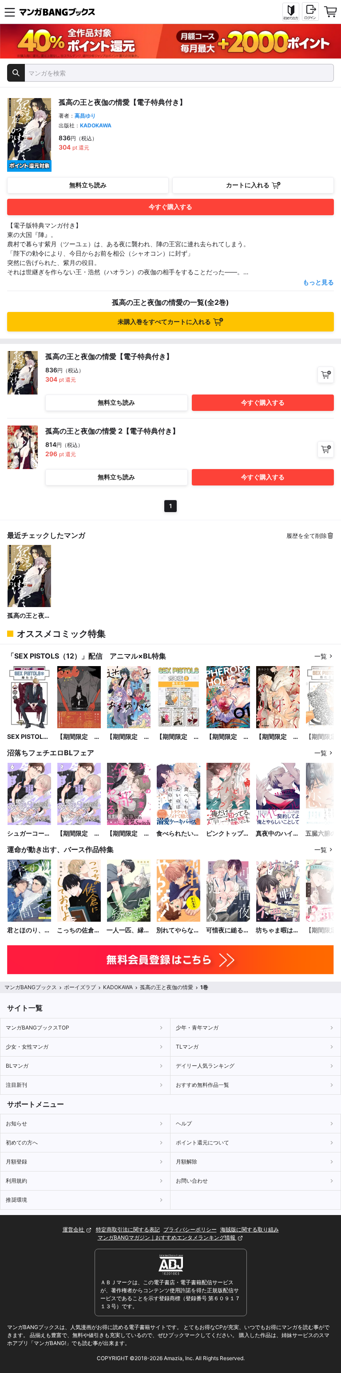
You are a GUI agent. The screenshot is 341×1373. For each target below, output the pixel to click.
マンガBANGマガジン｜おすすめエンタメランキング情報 (167, 1237)
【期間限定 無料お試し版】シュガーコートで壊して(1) (78, 833)
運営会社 (74, 1229)
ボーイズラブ (80, 987)
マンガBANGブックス (30, 987)
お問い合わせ (192, 1180)
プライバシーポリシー (190, 1229)
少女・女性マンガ (27, 1046)
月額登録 (16, 1161)
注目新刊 (16, 1084)
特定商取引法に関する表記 (128, 1229)
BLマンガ (17, 1065)
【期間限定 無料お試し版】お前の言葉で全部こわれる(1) (128, 833)
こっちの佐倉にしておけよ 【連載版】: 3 (78, 930)
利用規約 (16, 1180)
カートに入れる (248, 185)
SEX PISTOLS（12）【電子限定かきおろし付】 (29, 737)
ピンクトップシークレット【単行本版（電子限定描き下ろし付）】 (228, 833)
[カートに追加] (325, 375)
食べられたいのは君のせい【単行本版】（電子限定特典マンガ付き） (178, 833)
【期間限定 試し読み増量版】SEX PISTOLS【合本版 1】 (178, 737)
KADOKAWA (95, 125)
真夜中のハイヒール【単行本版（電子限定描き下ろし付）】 (277, 833)
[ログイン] (310, 11)
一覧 (320, 656)
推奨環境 (16, 1199)
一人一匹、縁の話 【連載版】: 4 (128, 930)
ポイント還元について (202, 1142)
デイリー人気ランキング (205, 1065)
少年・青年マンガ (197, 1027)
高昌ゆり (85, 115)
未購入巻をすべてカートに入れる (164, 321)
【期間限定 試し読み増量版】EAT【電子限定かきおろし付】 (78, 737)
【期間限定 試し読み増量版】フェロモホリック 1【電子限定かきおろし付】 (228, 737)
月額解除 (186, 1161)
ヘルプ (184, 1123)
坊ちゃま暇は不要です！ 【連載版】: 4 (277, 930)
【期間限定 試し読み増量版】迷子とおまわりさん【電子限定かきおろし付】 (128, 737)
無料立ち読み (88, 185)
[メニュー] (10, 12)
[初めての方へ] (291, 12)
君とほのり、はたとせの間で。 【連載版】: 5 (29, 930)
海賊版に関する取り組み (249, 1229)
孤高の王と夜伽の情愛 (29, 616)
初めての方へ (22, 1142)
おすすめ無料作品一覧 (202, 1084)
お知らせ (16, 1123)
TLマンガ (187, 1046)
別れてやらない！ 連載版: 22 (175, 930)
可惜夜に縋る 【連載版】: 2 (228, 930)
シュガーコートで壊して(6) (29, 833)
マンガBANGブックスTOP (37, 1027)
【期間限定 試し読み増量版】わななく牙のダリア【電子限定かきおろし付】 (277, 737)
